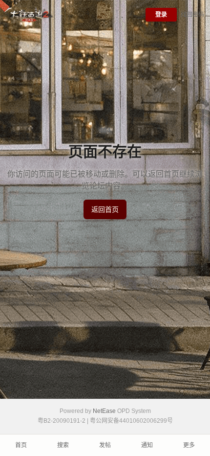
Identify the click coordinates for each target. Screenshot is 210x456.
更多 (189, 445)
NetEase (104, 411)
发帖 (105, 445)
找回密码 (192, 14)
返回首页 (105, 209)
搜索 (63, 445)
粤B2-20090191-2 (61, 420)
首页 (21, 445)
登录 (161, 14)
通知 (147, 445)
